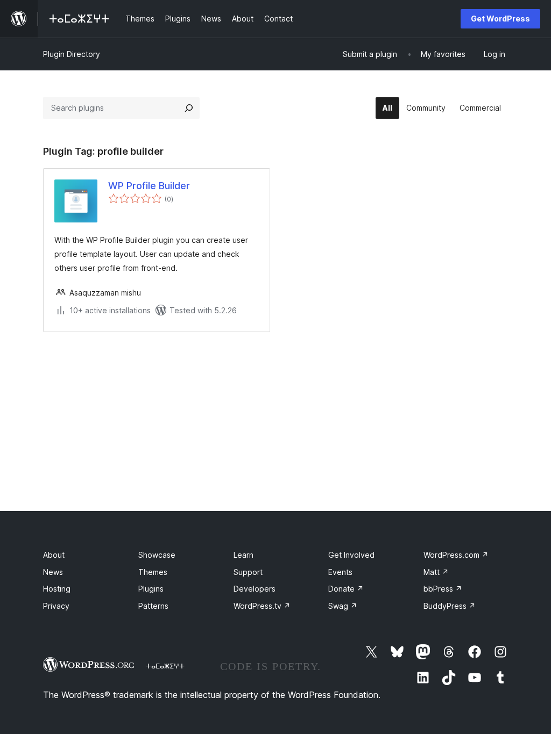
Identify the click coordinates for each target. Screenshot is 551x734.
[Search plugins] (189, 108)
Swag (342, 605)
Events (340, 572)
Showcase (156, 554)
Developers (255, 588)
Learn (243, 554)
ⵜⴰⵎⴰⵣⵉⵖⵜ (165, 665)
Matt (436, 572)
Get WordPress (500, 18)
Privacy (56, 605)
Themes (152, 572)
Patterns (153, 605)
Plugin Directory (71, 54)
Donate (346, 588)
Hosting (56, 588)
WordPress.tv (262, 605)
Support (248, 572)
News (53, 572)
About (54, 554)
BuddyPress (449, 605)
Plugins (151, 588)
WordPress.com (456, 554)
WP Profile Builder (149, 185)
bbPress (442, 588)
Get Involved (351, 554)
